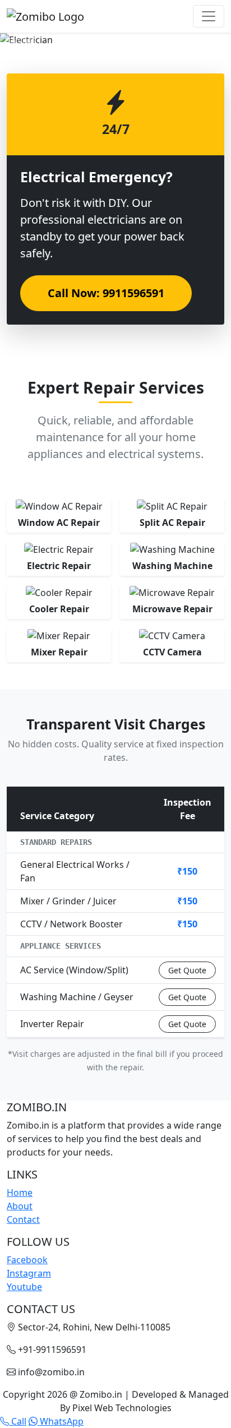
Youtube (24, 1287)
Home (20, 1192)
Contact (23, 1219)
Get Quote (187, 970)
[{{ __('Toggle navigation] (208, 16)
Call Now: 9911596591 (106, 293)
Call (17, 1421)
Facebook (27, 1260)
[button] (17, 40)
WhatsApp (61, 1421)
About (20, 1206)
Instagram (29, 1273)
